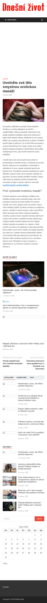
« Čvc (5, 564)
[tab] (9, 377)
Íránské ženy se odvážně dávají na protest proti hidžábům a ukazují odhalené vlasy (30, 398)
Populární (8, 377)
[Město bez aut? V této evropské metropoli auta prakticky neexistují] (9, 491)
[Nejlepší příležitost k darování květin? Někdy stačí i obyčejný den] (23, 317)
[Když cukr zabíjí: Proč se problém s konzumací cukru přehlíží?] (9, 433)
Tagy (32, 377)
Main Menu (11, 20)
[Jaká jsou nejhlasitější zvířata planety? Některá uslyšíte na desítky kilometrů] (9, 464)
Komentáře (21, 377)
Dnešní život (19, 599)
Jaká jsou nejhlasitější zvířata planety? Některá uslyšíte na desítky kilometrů (29, 466)
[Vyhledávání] (23, 518)
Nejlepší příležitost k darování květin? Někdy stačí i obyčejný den (29, 505)
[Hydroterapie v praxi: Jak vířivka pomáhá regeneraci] (23, 288)
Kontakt (6, 587)
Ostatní (5, 79)
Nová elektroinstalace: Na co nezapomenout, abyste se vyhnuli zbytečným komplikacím (31, 479)
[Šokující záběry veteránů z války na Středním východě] (9, 409)
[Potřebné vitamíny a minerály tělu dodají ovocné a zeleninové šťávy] (9, 422)
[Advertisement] (23, 50)
